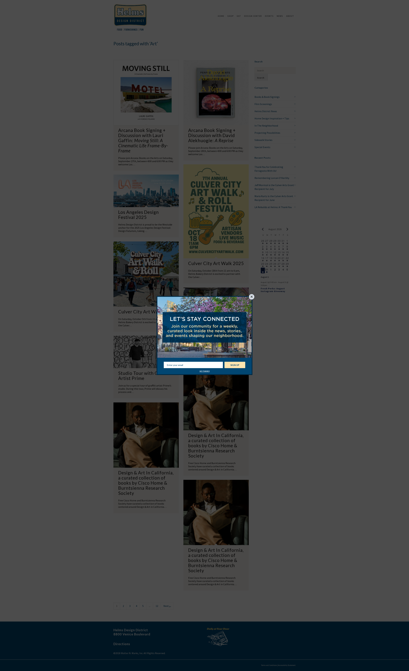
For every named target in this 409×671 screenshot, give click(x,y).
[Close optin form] (251, 297)
